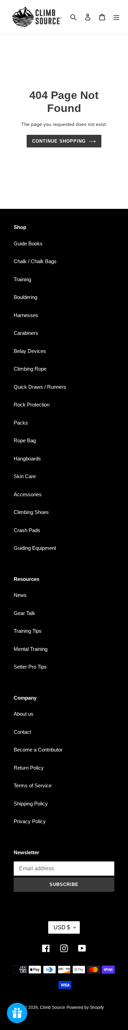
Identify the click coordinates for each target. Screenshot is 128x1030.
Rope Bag (25, 440)
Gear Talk (24, 613)
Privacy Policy (30, 821)
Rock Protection (31, 404)
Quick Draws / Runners (40, 387)
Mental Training (30, 649)
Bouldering (25, 297)
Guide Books (28, 243)
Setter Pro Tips (30, 667)
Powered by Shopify (85, 1007)
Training (22, 279)
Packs (21, 423)
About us (23, 714)
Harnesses (26, 315)
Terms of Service (33, 785)
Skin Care (25, 476)
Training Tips (28, 631)
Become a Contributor (38, 750)
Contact (22, 732)
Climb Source (52, 1007)
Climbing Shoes (31, 512)
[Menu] (116, 17)
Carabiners (26, 333)
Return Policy (29, 768)
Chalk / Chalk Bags (35, 261)
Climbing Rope (30, 369)
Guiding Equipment (35, 548)
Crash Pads (27, 530)
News (20, 595)
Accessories (28, 494)
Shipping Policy (31, 803)
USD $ (62, 927)
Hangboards (27, 458)
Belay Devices (30, 351)
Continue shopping (59, 141)
